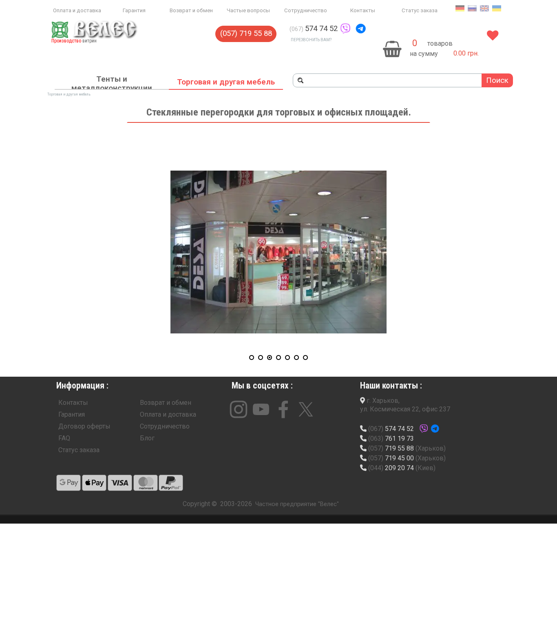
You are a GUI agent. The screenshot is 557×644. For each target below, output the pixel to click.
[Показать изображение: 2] (260, 357)
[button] (345, 28)
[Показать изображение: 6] (296, 357)
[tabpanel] (343, 28)
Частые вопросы (248, 10)
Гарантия (134, 10)
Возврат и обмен (191, 10)
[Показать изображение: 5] (287, 357)
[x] (306, 409)
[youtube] (261, 409)
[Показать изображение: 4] (278, 357)
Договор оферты (84, 426)
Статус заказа (420, 10)
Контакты (362, 10)
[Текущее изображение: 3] (269, 357)
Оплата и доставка (77, 10)
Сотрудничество (305, 10)
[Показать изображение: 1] (251, 357)
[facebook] (283, 409)
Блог (147, 438)
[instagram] (238, 409)
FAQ (64, 438)
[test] (68, 483)
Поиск (497, 80)
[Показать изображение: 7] (305, 357)
